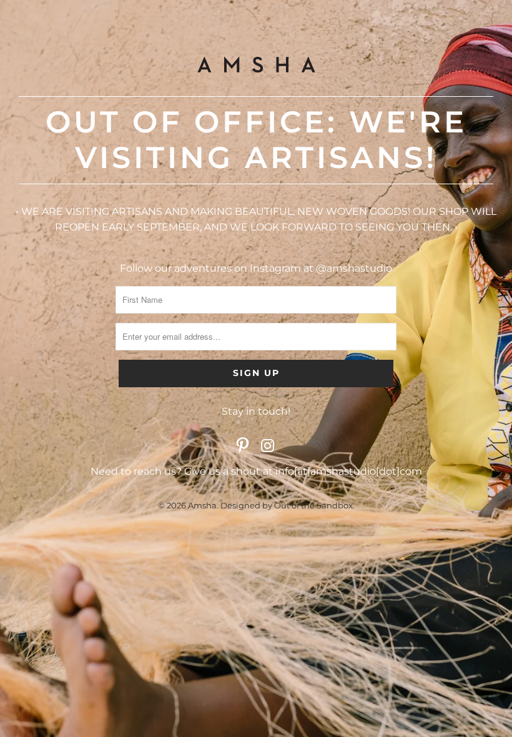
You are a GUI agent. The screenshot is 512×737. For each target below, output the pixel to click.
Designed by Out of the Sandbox (286, 505)
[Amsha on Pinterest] (243, 446)
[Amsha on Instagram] (267, 446)
